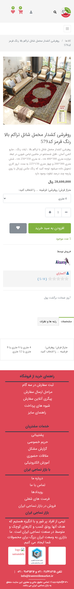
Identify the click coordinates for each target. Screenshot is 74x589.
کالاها (68, 41)
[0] (21, 12)
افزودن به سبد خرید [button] (49, 228)
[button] (18, 228)
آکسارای (61, 273)
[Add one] (50, 212)
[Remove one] (66, 212)
